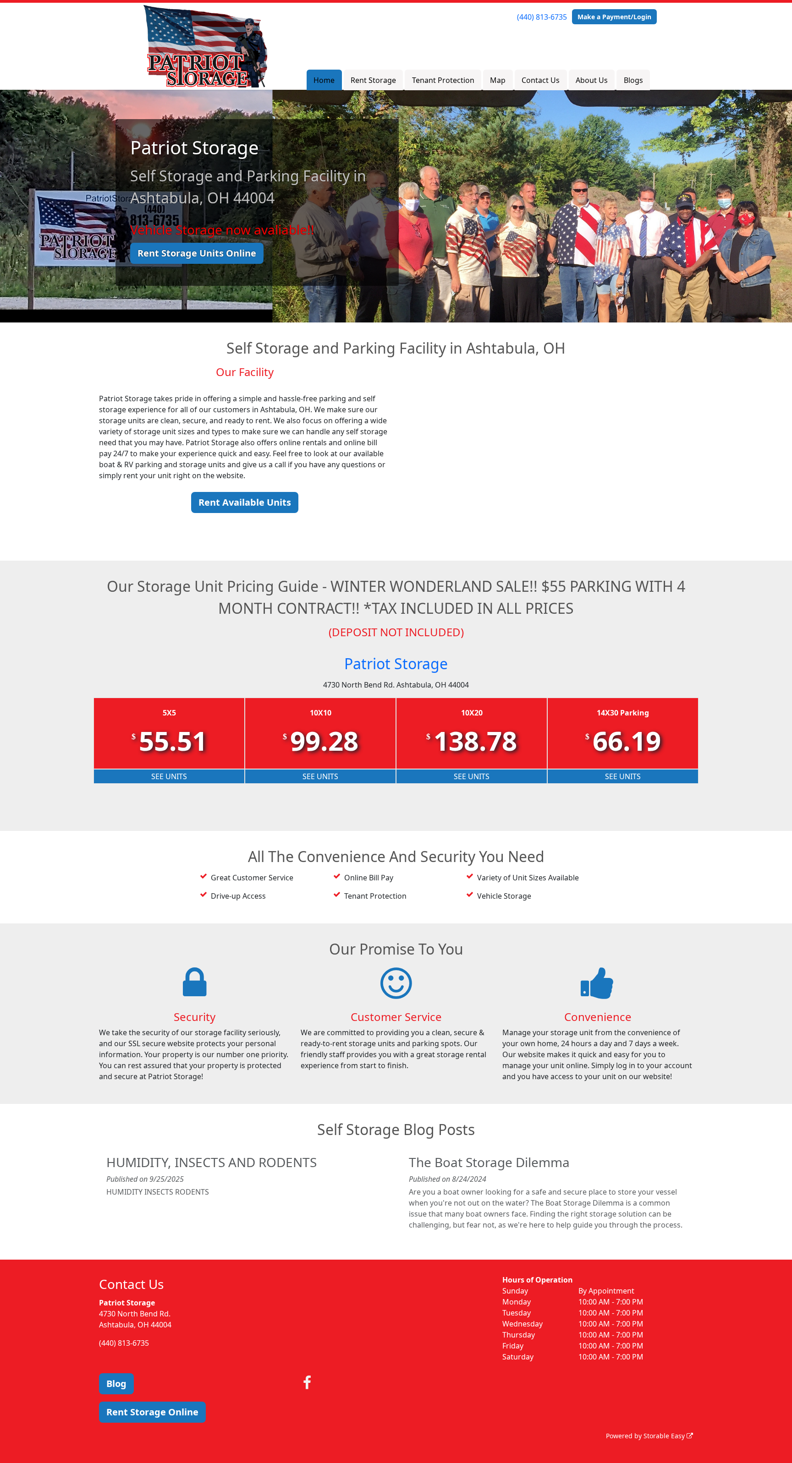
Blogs (633, 80)
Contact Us (541, 80)
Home (324, 80)
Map (498, 80)
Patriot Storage (396, 663)
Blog (116, 1383)
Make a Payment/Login (614, 16)
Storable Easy (665, 1435)
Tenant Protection (443, 80)
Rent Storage (373, 80)
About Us (592, 80)
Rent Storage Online (152, 1412)
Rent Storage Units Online (197, 253)
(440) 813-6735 (542, 17)
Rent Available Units (244, 502)
